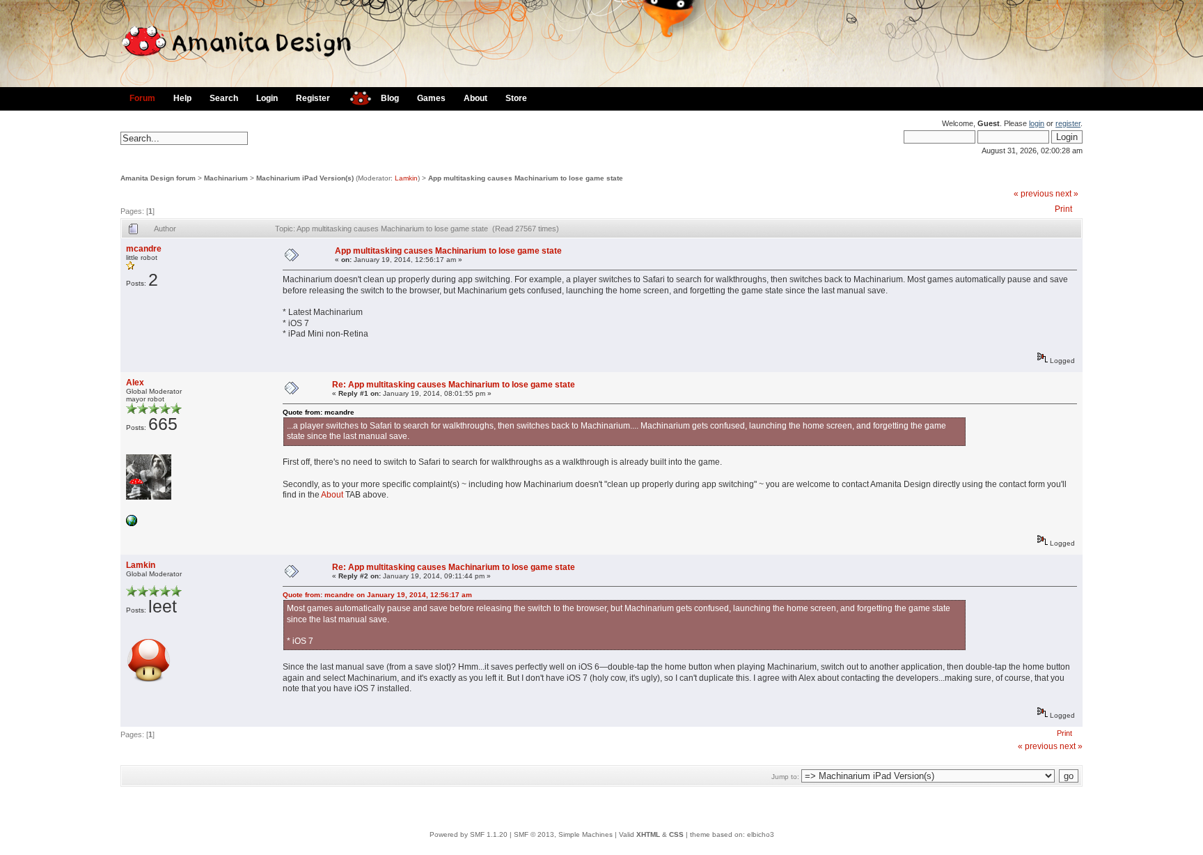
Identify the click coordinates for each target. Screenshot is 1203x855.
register (1067, 123)
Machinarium (226, 178)
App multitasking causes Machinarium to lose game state (525, 178)
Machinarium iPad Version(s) (305, 178)
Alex (135, 382)
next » (1066, 194)
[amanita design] (355, 96)
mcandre (144, 249)
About (332, 495)
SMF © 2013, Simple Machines (563, 834)
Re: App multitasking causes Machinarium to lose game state (453, 385)
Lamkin (406, 178)
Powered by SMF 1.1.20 (469, 834)
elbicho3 (760, 834)
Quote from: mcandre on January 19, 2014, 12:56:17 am (377, 595)
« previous (1033, 194)
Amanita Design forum (158, 178)
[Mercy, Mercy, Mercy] (131, 523)
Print (1063, 209)
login (1036, 123)
